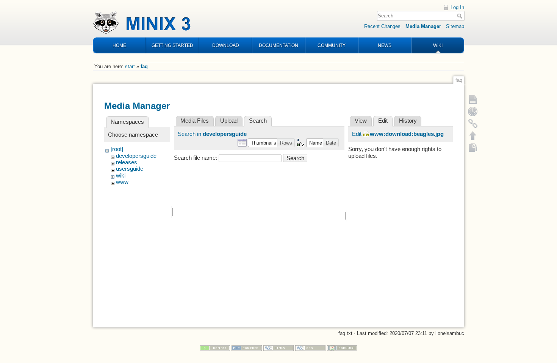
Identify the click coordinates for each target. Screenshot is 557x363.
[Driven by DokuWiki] (342, 348)
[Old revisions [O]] (473, 111)
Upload (229, 121)
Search (460, 16)
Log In (457, 7)
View (361, 121)
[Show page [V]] (473, 99)
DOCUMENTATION (278, 45)
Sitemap (455, 26)
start (130, 66)
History (408, 121)
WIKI (438, 45)
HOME (119, 45)
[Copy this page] (473, 148)
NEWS (384, 45)
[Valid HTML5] (278, 348)
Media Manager (423, 26)
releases (126, 162)
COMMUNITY (332, 45)
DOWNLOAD (225, 45)
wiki (120, 176)
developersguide (136, 156)
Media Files (194, 121)
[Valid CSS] (310, 348)
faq (144, 66)
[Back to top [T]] (473, 135)
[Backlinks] (473, 123)
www (122, 182)
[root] (117, 149)
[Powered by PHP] (247, 348)
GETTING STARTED (172, 45)
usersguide (129, 169)
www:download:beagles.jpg (407, 134)
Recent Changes (382, 26)
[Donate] (215, 348)
